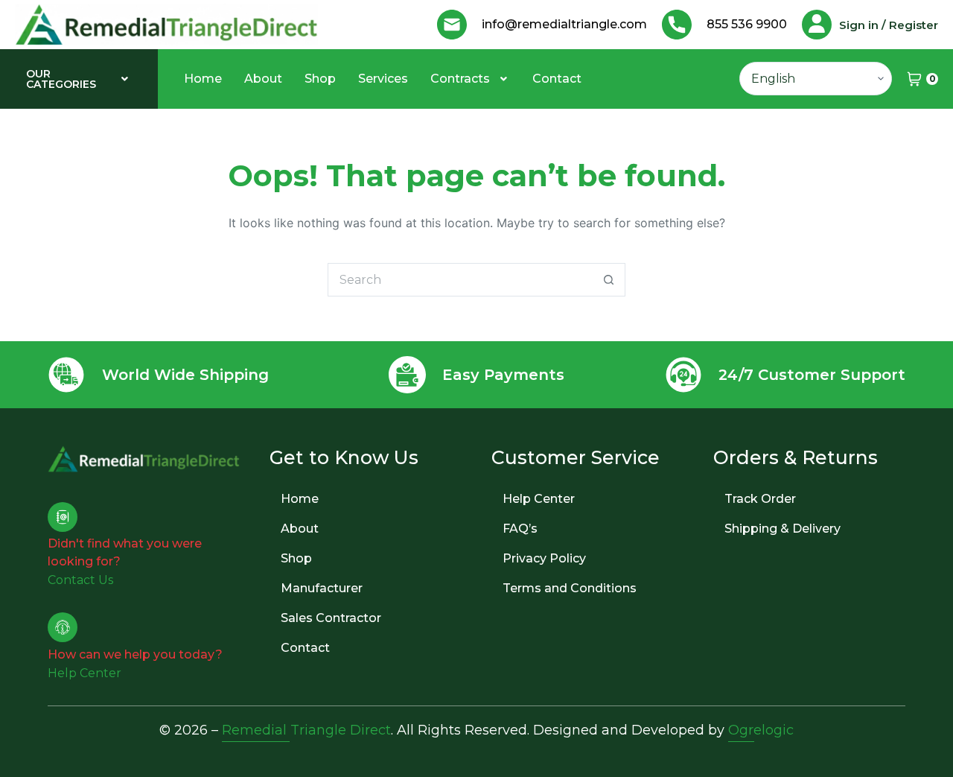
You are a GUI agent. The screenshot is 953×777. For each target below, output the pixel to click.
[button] (79, 79)
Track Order (760, 499)
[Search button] (608, 279)
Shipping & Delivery (782, 528)
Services (383, 79)
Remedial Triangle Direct (306, 730)
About (263, 79)
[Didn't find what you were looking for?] (62, 517)
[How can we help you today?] (62, 627)
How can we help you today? (135, 654)
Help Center (539, 499)
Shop (320, 79)
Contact (556, 79)
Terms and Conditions (570, 588)
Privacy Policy (544, 558)
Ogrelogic (761, 730)
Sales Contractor (331, 618)
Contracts (460, 79)
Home (203, 79)
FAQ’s (520, 528)
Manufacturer (322, 588)
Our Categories (61, 79)
